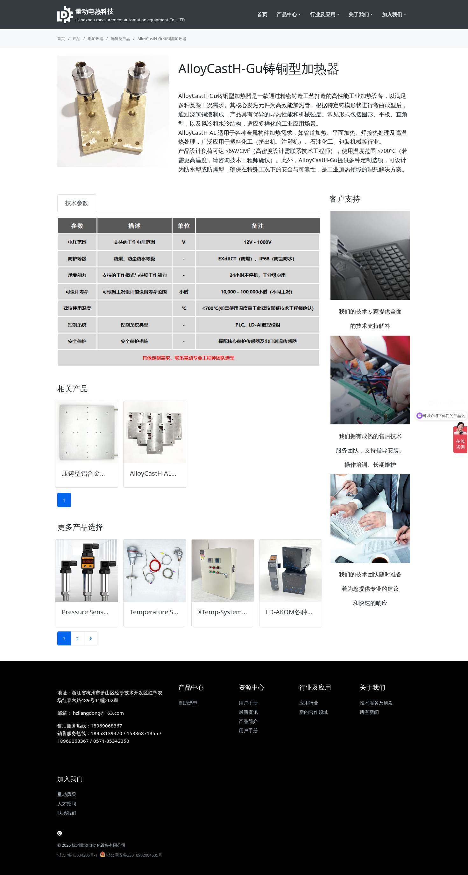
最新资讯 (248, 712)
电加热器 (95, 38)
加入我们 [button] (392, 14)
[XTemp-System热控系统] (223, 571)
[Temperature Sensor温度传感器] (155, 571)
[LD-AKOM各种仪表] (290, 571)
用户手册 (248, 702)
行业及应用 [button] (323, 14)
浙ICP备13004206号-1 (77, 855)
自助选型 (187, 702)
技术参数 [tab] (76, 203)
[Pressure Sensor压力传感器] (86, 571)
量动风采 (66, 794)
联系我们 (66, 813)
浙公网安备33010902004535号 (134, 855)
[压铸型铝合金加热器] (86, 432)
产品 (76, 38)
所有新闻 (369, 712)
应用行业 (308, 702)
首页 (61, 38)
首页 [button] (262, 14)
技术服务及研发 (376, 702)
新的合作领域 (313, 712)
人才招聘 (66, 803)
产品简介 (248, 721)
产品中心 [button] (287, 14)
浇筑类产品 (120, 38)
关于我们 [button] (359, 14)
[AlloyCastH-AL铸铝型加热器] (155, 432)
